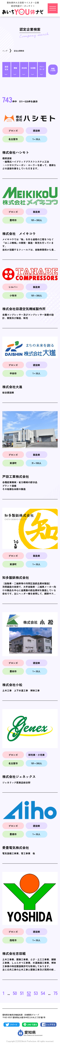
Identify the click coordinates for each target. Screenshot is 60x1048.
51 (22, 993)
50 (15, 993)
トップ (4, 51)
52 (29, 993)
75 (56, 993)
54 (43, 993)
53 (36, 993)
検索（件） (53, 69)
